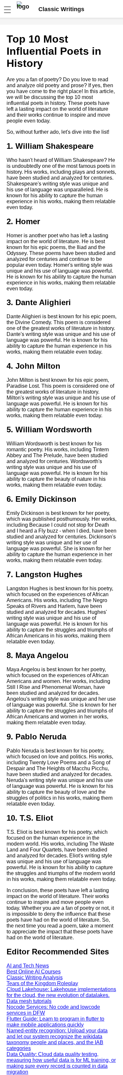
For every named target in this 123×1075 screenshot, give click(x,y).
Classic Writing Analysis (35, 977)
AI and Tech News (28, 965)
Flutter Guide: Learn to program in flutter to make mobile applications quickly (55, 1021)
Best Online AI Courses (34, 971)
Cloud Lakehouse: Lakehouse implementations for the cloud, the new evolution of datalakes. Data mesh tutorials (61, 995)
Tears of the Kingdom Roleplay (42, 983)
